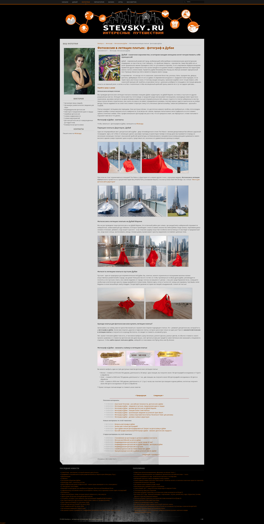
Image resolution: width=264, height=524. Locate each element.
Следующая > (159, 395)
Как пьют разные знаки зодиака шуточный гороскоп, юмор (153, 504)
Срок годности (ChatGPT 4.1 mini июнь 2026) (75, 502)
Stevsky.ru (100, 43)
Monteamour (65, 492)
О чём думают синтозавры (69, 486)
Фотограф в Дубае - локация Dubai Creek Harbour (132, 410)
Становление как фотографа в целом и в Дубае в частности (136, 438)
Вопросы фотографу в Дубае (125, 424)
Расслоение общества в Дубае (70, 480)
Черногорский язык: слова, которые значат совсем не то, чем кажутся (83, 494)
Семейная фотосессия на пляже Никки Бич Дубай (132, 449)
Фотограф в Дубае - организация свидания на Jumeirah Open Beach (139, 413)
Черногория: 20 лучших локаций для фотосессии (77, 496)
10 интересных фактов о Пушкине (145, 490)
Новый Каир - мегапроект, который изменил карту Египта (79, 472)
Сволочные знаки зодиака (142, 512)
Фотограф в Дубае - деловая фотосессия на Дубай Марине (135, 408)
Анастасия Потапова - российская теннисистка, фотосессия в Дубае (139, 404)
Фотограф (109, 43)
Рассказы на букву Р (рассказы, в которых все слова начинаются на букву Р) (158, 492)
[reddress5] (168, 320)
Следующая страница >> (151, 454)
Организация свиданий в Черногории (73, 508)
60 (202, 519)
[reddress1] (120, 267)
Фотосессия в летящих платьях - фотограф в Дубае (135, 48)
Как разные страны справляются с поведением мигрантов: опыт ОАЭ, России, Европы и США (90, 510)
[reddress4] (120, 320)
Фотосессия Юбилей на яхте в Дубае (128, 440)
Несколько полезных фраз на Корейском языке (149, 508)
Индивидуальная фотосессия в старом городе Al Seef (134, 442)
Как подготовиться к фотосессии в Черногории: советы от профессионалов (85, 500)
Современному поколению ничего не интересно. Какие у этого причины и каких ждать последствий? (94, 490)
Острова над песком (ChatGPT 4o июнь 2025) (75, 504)
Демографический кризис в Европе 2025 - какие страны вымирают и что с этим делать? (89, 484)
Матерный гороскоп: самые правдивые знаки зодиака (151, 478)
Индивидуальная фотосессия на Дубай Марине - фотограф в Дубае (139, 444)
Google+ (3, 523)
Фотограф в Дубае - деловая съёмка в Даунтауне (132, 417)
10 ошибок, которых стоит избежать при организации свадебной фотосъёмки (86, 498)
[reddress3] (178, 267)
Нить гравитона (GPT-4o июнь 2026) (72, 506)
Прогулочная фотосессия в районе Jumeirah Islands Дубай (135, 451)
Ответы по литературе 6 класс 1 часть (146, 502)
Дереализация (65, 476)
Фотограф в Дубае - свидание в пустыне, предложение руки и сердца (139, 406)
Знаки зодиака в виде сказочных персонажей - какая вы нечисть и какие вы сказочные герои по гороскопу (168, 480)
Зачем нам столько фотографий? (126, 426)
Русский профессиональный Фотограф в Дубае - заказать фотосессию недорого (143, 431)
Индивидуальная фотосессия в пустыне (129, 447)
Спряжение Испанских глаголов (144, 482)
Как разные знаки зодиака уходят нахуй (147, 484)
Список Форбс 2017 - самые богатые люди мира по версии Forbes (155, 488)
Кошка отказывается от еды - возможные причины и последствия (155, 476)
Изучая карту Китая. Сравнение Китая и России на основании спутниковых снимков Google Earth (165, 506)
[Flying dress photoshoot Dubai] (108, 174)
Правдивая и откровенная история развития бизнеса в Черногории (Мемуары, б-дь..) (88, 474)
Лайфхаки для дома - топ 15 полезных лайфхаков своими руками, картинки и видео (161, 510)
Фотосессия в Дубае (120, 43)
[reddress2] (156, 267)
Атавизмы (64, 478)
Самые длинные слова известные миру (146, 500)
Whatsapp (139, 124)
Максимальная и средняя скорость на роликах (149, 486)
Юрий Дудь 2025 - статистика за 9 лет (73, 482)
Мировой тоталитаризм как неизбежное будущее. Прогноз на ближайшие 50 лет (87, 488)
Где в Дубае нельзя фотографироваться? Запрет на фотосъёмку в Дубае (140, 428)
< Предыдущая (140, 395)
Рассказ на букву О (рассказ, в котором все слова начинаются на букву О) (157, 498)
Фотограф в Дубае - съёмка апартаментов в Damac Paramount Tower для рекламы (144, 415)
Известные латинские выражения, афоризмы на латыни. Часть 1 (155, 472)
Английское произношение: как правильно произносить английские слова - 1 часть (161, 474)
